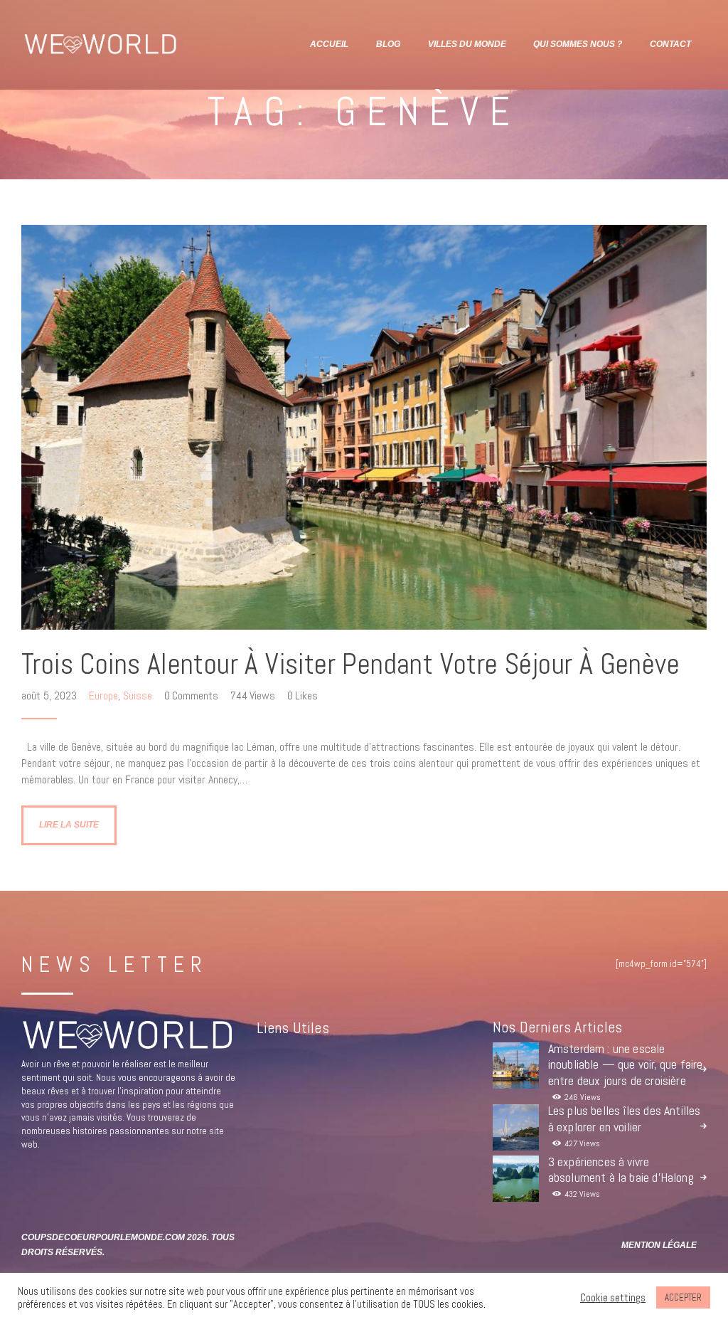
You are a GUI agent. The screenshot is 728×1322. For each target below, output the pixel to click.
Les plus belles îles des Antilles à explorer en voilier (624, 1118)
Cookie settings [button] (613, 1297)
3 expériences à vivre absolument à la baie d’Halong (621, 1169)
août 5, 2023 (50, 695)
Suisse (137, 695)
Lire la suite (69, 825)
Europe (103, 695)
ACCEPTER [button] (683, 1297)
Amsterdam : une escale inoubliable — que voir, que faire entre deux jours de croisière (625, 1064)
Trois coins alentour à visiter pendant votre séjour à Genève (350, 664)
